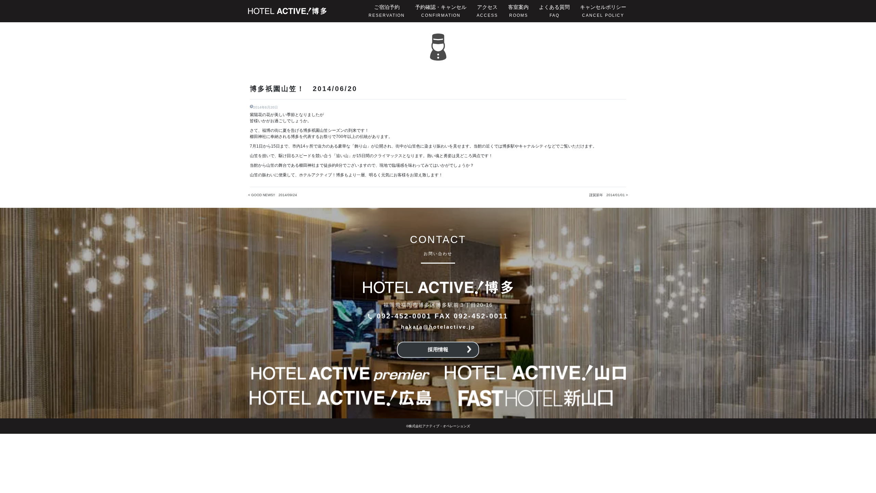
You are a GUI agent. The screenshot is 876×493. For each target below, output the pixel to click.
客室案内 (518, 11)
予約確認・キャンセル (440, 11)
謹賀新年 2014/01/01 (607, 195)
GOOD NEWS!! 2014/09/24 (274, 195)
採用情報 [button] (438, 349)
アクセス (487, 11)
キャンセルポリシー (603, 11)
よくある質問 (554, 11)
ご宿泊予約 (387, 11)
